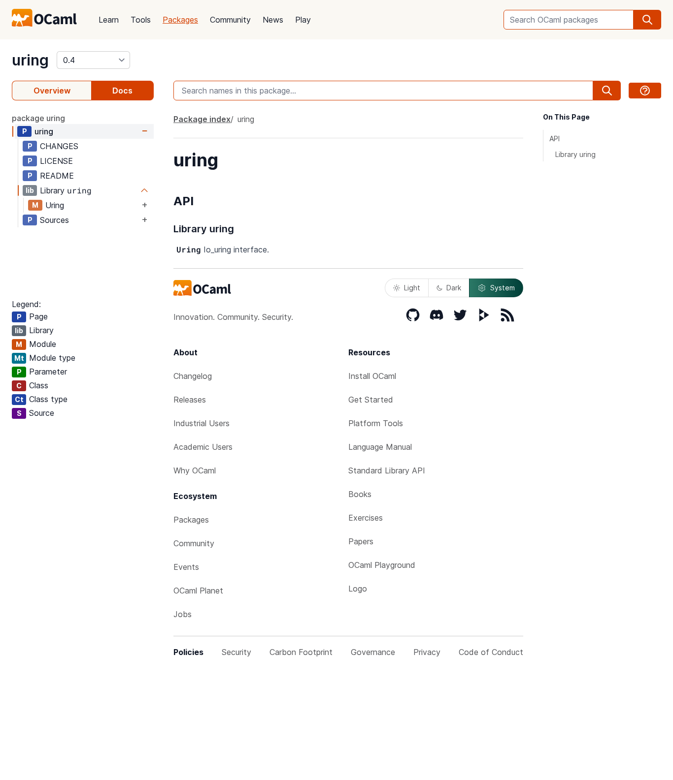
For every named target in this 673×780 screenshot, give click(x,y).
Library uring (575, 154)
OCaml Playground (381, 565)
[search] (647, 20)
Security (236, 652)
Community (230, 20)
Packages (180, 20)
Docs (122, 90)
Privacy (426, 652)
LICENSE (56, 161)
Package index (202, 119)
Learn (109, 20)
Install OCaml (372, 376)
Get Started (370, 400)
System (502, 287)
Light (412, 287)
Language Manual (380, 447)
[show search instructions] (645, 90)
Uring (54, 205)
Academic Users (203, 447)
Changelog (192, 376)
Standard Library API (386, 470)
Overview (52, 90)
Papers (360, 541)
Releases (189, 400)
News (273, 20)
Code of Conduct (491, 652)
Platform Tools (375, 423)
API (554, 138)
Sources (54, 220)
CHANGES (59, 146)
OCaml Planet (198, 590)
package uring (38, 118)
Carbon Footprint (301, 652)
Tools (141, 20)
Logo (357, 588)
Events (186, 567)
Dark (453, 287)
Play (303, 20)
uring (30, 60)
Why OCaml (194, 470)
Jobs (182, 614)
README (57, 176)
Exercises (365, 518)
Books (359, 494)
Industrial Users (201, 423)
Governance (373, 652)
